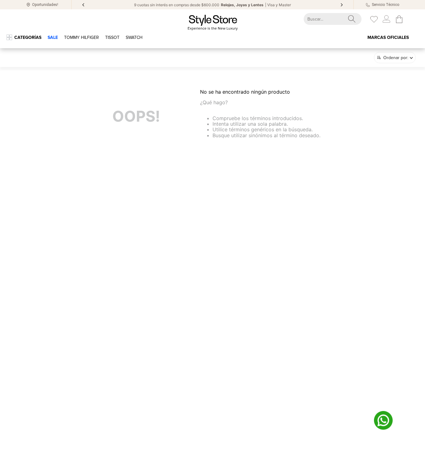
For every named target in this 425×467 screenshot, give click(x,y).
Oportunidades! (45, 4)
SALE (53, 37)
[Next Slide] (341, 4)
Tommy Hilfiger (81, 37)
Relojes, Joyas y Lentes (242, 4)
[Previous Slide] (83, 4)
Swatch (134, 37)
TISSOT (112, 37)
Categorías (27, 37)
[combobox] (327, 19)
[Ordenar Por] (395, 57)
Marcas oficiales (388, 37)
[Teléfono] (368, 5)
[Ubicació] (28, 5)
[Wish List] (374, 19)
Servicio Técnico (385, 4)
